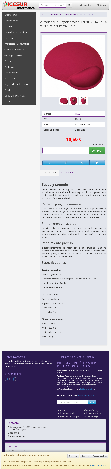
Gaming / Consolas (13, 55)
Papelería (8, 90)
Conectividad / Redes (14, 49)
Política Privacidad (65, 413)
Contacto (61, 410)
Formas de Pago (91, 416)
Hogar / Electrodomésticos (17, 84)
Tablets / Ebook (11, 72)
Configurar (73, 456)
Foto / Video (10, 78)
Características (49, 172)
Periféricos (9, 66)
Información (67, 172)
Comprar (97, 150)
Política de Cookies (99, 465)
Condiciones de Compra (68, 416)
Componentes (11, 20)
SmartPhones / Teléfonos (16, 32)
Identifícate (87, 5)
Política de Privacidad (87, 389)
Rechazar (85, 456)
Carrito (103, 5)
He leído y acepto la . (78, 395)
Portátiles (8, 26)
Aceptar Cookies (100, 456)
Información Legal (91, 410)
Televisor (8, 38)
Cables (7, 61)
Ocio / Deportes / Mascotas (17, 95)
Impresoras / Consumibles (16, 43)
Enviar (91, 402)
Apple (7, 101)
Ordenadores (10, 14)
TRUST (78, 113)
